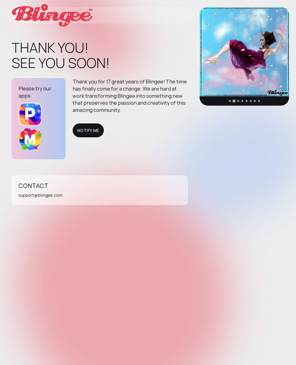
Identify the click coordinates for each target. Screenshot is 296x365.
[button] (230, 101)
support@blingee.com (40, 195)
